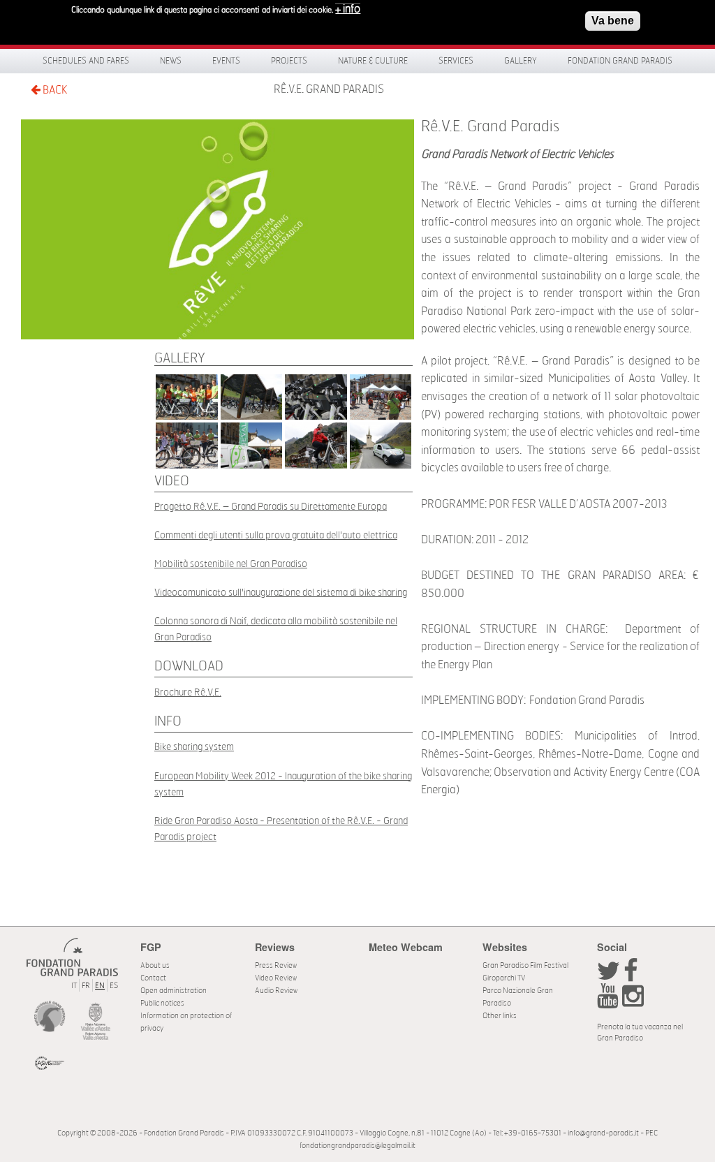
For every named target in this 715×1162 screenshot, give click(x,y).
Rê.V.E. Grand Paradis (329, 89)
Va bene (612, 21)
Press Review (276, 965)
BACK (53, 90)
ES (114, 986)
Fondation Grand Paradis (620, 61)
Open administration (173, 990)
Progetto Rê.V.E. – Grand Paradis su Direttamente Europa (270, 506)
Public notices (162, 1003)
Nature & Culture (373, 61)
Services (455, 61)
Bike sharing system (194, 747)
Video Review (276, 978)
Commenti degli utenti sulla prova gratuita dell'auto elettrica (275, 535)
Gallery (520, 61)
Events (226, 61)
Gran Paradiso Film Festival (525, 965)
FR (86, 986)
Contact (153, 978)
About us (155, 965)
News (171, 61)
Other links (499, 1016)
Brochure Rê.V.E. (187, 692)
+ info (347, 9)
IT (74, 986)
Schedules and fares (86, 61)
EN (100, 986)
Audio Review (276, 990)
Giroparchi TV (503, 978)
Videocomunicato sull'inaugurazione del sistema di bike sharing (280, 592)
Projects (289, 61)
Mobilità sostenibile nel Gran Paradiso (230, 564)
